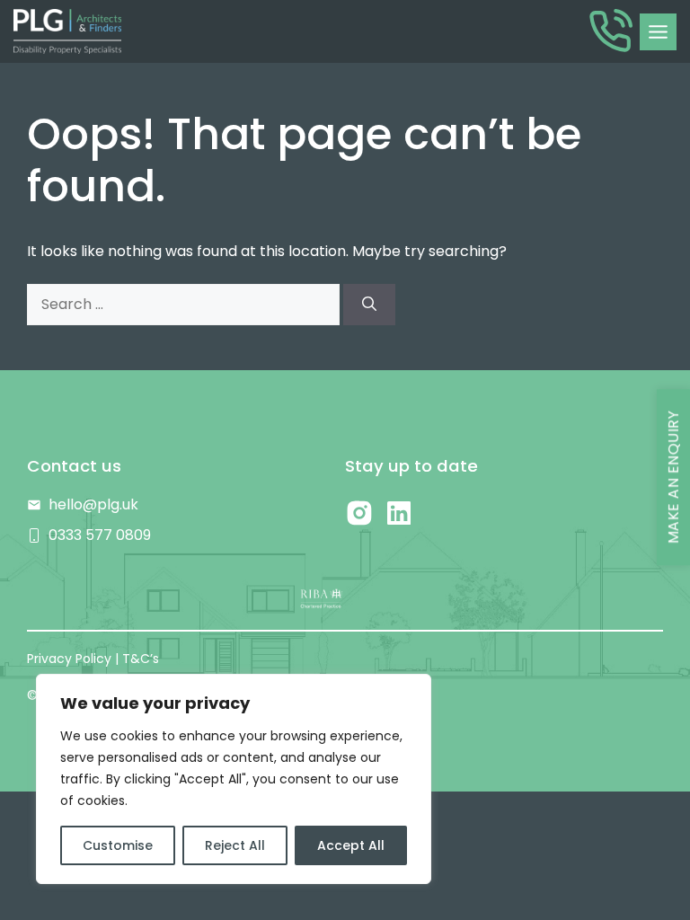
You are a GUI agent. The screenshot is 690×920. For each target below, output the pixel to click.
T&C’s (140, 659)
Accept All (351, 845)
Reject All (235, 845)
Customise (118, 845)
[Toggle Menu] (658, 31)
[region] (233, 779)
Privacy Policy (69, 659)
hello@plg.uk (93, 504)
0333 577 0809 (100, 535)
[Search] (369, 304)
